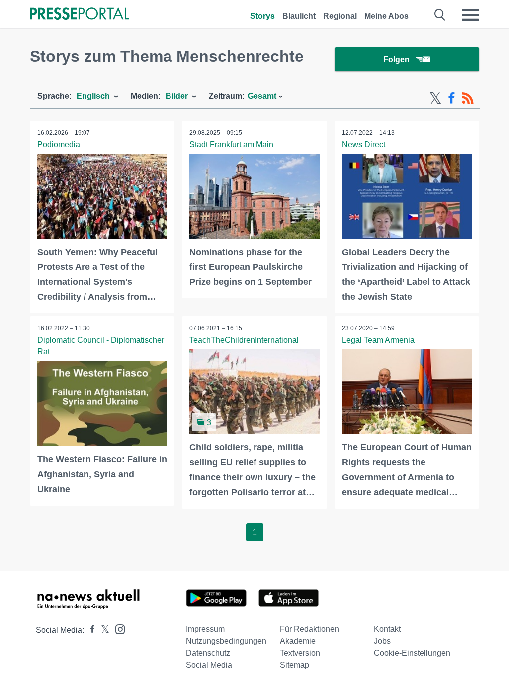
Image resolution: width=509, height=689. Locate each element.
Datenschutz (208, 653)
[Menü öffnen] (470, 15)
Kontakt (387, 629)
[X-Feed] (435, 98)
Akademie (298, 641)
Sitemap (294, 665)
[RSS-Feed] (467, 98)
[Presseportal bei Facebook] (89, 630)
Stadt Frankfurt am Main (231, 144)
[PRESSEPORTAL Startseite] (79, 14)
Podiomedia (58, 144)
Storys (262, 16)
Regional (340, 16)
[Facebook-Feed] (451, 98)
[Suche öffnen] (440, 15)
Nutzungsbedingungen (226, 641)
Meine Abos (386, 16)
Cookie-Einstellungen (412, 653)
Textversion (300, 653)
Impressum (205, 629)
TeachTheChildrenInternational (244, 340)
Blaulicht (299, 16)
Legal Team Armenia (378, 340)
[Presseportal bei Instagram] (117, 628)
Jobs (382, 641)
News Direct (363, 144)
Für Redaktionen (309, 629)
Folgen (396, 59)
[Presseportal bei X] (102, 630)
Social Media (209, 665)
